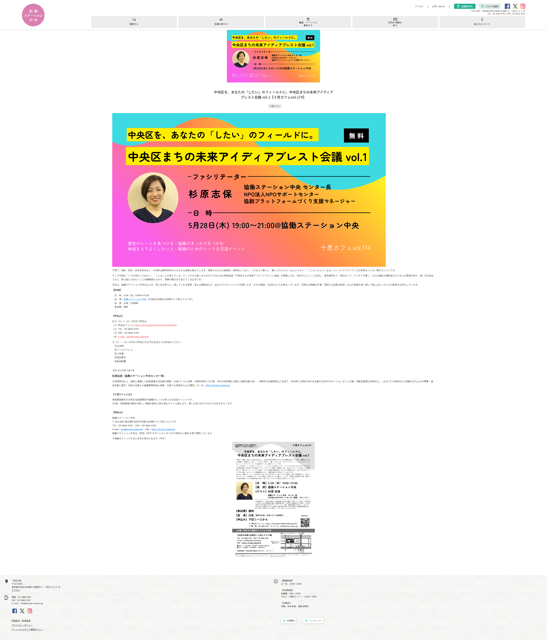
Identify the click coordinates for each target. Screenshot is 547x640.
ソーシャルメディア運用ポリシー (27, 629)
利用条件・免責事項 (21, 620)
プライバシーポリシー (22, 625)
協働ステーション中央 (135, 299)
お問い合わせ (438, 6)
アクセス (419, 6)
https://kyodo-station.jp (163, 429)
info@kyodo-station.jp (132, 429)
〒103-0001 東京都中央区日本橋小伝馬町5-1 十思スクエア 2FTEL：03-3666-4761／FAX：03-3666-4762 (497, 12)
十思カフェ (275, 106)
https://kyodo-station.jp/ (218, 385)
